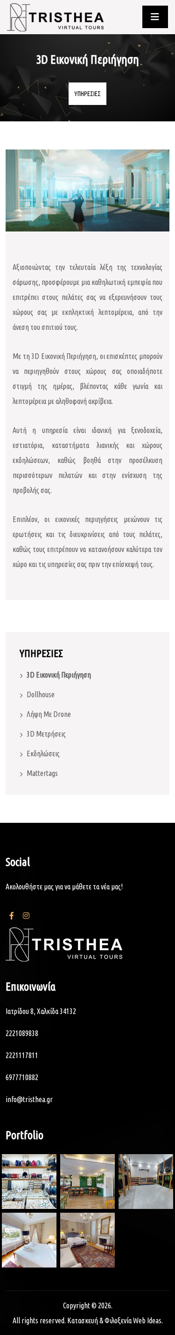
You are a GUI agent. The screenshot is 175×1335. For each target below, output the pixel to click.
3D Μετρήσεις (46, 734)
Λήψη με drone (49, 714)
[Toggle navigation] (155, 17)
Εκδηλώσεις (43, 753)
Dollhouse (41, 694)
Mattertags (42, 773)
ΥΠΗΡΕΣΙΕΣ (87, 93)
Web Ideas (147, 1320)
